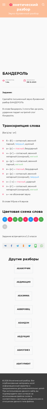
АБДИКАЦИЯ (23, 282)
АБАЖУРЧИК (23, 268)
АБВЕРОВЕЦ (23, 309)
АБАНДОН (23, 323)
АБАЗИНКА (23, 295)
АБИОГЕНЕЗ (23, 350)
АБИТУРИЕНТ (23, 363)
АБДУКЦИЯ (23, 336)
